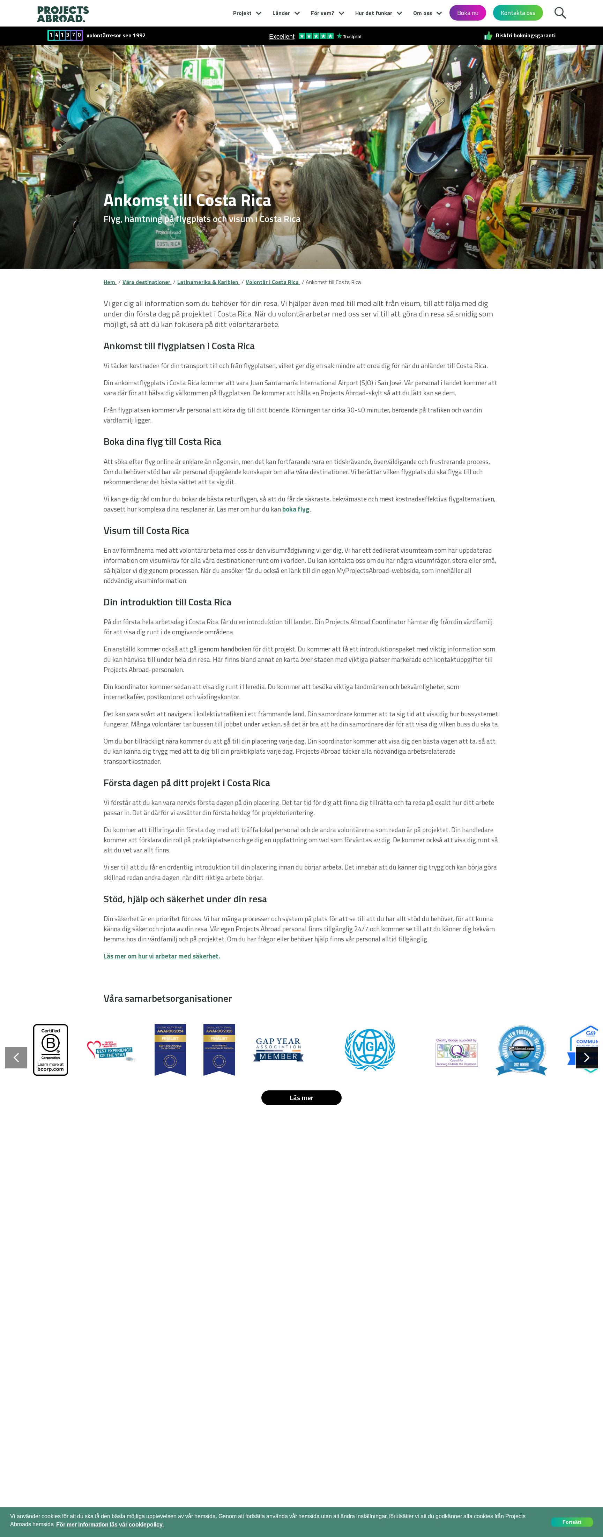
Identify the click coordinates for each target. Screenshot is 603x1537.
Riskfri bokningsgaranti (526, 35)
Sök (560, 12)
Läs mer (301, 1097)
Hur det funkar (373, 13)
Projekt (242, 13)
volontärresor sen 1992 (116, 35)
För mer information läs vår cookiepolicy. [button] (110, 1525)
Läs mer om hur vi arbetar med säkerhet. (162, 956)
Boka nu (467, 12)
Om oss (422, 13)
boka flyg (296, 509)
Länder (281, 13)
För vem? (322, 13)
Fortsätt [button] (572, 1522)
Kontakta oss (518, 12)
